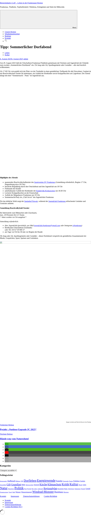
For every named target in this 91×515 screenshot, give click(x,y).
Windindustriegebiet (12, 34)
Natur (3, 488)
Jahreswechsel (29, 485)
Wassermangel (26, 492)
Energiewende (46, 480)
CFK (22, 481)
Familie (59, 481)
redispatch (40, 488)
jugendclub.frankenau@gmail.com (47, 226)
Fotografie (66, 481)
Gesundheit (3, 485)
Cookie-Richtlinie (50, 496)
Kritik (65, 484)
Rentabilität (61, 488)
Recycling (34, 488)
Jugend (36, 485)
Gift (9, 484)
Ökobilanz (58, 492)
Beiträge (8, 36)
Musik (80, 485)
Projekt (29, 488)
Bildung (18, 481)
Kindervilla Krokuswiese (45, 191)
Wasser (18, 492)
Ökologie (66, 492)
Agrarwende (3, 481)
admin (25, 59)
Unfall (88, 489)
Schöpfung (71, 488)
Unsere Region (10, 32)
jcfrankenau (77, 226)
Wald (13, 492)
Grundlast (16, 484)
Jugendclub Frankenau (57, 201)
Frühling (76, 481)
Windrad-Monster (43, 491)
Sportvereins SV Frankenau (44, 182)
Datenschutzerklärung (31, 496)
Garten (82, 481)
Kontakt (8, 38)
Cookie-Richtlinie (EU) (13, 507)
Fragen (71, 481)
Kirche (43, 484)
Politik (19, 488)
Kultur (7, 55)
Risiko (66, 488)
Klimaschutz (54, 484)
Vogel (10, 492)
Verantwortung (4, 492)
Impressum (15, 496)
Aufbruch (11, 481)
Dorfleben (30, 480)
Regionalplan (50, 488)
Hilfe (23, 485)
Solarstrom (78, 488)
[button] (6, 41)
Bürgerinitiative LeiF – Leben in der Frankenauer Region (21, 3)
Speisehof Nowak (31, 201)
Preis (25, 488)
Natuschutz (11, 488)
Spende (83, 488)
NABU (84, 485)
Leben (7, 53)
